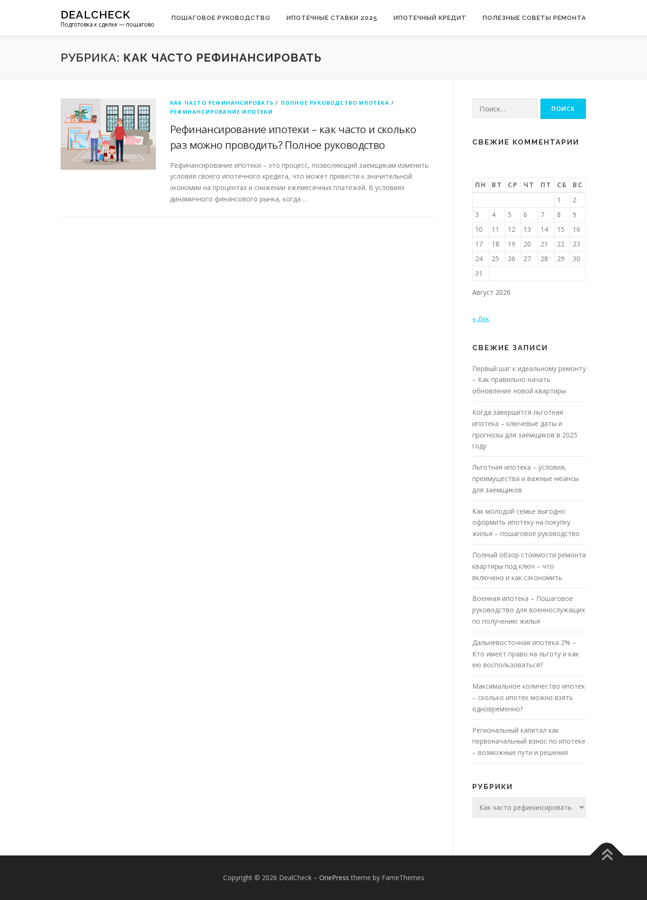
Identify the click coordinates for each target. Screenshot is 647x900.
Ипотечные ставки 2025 (332, 17)
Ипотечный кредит (430, 17)
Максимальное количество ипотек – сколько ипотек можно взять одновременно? (528, 697)
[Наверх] (607, 856)
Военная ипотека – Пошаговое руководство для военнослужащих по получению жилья (528, 610)
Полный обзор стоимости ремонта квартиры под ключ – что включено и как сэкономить (529, 566)
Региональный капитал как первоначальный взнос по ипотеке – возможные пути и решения (528, 741)
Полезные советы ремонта (534, 17)
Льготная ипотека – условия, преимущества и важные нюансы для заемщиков (525, 478)
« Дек (480, 318)
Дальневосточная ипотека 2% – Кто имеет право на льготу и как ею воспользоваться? (525, 654)
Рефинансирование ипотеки (221, 111)
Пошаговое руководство (220, 17)
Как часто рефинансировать (222, 102)
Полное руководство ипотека (335, 102)
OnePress (334, 877)
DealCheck (95, 14)
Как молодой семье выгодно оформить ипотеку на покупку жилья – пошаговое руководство (526, 522)
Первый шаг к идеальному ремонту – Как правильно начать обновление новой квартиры (529, 380)
